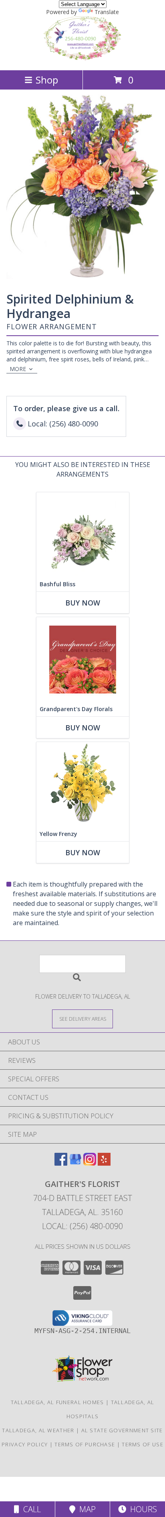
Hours (141, 1509)
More (18, 369)
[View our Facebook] (60, 1163)
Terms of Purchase (84, 1444)
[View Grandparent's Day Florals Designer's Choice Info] (82, 659)
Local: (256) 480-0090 (82, 1226)
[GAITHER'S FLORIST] (82, 58)
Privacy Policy (25, 1444)
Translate (107, 12)
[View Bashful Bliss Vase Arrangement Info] (82, 534)
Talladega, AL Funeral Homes (57, 1402)
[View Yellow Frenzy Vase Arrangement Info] (82, 784)
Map (85, 1509)
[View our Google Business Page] (75, 1163)
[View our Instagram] (89, 1163)
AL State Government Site (122, 1430)
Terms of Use (142, 1444)
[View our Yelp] (104, 1163)
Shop (47, 79)
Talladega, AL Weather (38, 1430)
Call (30, 1509)
